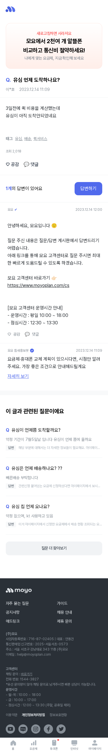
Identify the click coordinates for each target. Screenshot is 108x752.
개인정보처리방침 (33, 715)
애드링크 (13, 621)
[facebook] (48, 729)
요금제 (33, 748)
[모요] (19, 591)
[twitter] (61, 729)
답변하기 (88, 188)
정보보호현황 (58, 715)
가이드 (62, 603)
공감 (12, 164)
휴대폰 (54, 748)
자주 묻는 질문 (17, 603)
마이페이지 (94, 748)
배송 (27, 138)
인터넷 (74, 748)
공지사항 (13, 612)
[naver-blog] (23, 729)
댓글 (31, 164)
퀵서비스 (40, 138)
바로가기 (26, 674)
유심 (18, 138)
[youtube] (10, 729)
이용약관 (11, 715)
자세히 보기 (18, 376)
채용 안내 (64, 612)
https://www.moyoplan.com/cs (38, 285)
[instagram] (35, 729)
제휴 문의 (64, 621)
